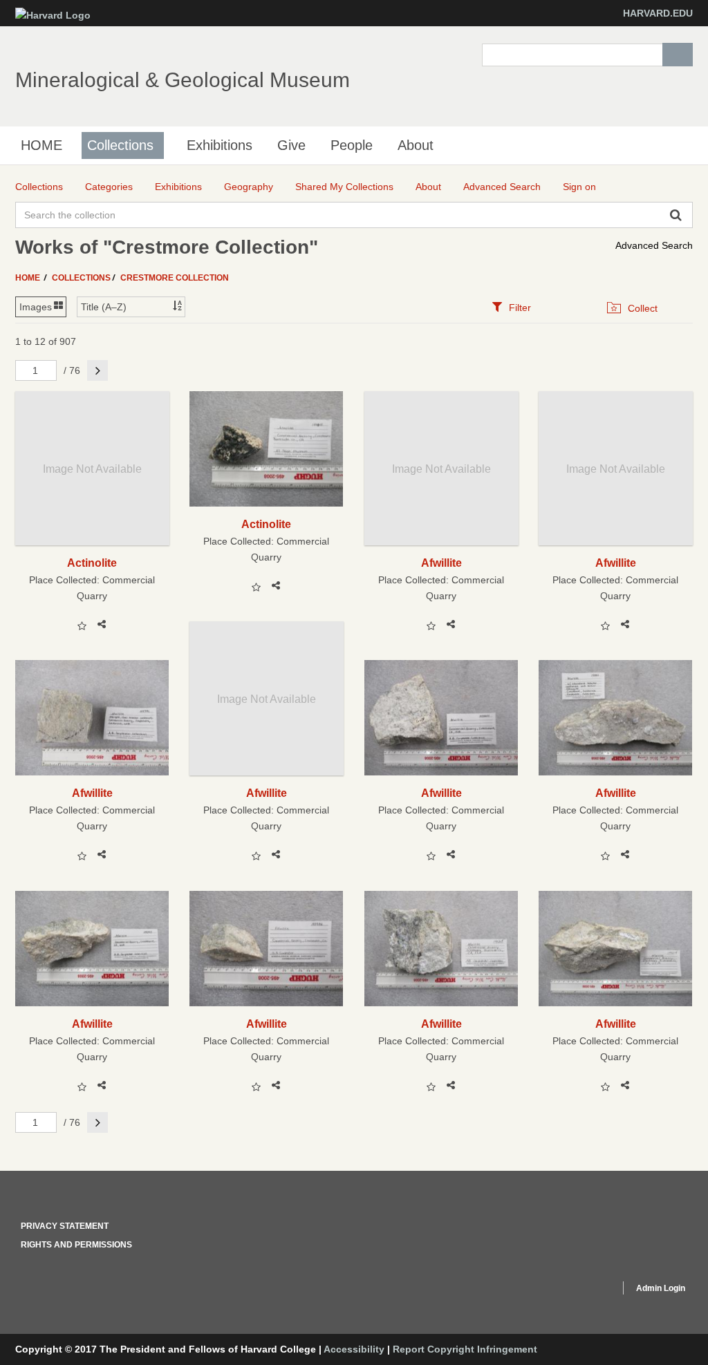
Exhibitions (219, 145)
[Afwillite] (92, 717)
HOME (41, 145)
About (416, 145)
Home (28, 278)
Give (291, 145)
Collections (120, 145)
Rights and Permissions (76, 1245)
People (351, 145)
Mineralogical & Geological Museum (182, 79)
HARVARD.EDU (658, 13)
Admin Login (660, 1288)
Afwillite (441, 562)
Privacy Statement (65, 1226)
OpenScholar (583, 1290)
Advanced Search (654, 245)
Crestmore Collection (174, 278)
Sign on (579, 186)
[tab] (511, 307)
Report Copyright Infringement (465, 1349)
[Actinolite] (266, 449)
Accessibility (354, 1349)
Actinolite (92, 562)
